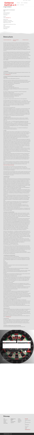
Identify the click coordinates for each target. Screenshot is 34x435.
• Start (4, 418)
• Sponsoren (12, 422)
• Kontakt (19, 418)
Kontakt (24, 0)
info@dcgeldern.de (8, 17)
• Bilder (12, 420)
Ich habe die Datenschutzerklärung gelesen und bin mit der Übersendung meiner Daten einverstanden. (16, 349)
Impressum (26, 0)
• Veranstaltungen (13, 421)
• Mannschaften (5, 423)
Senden (29, 351)
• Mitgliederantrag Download (13, 419)
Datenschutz (29, 0)
